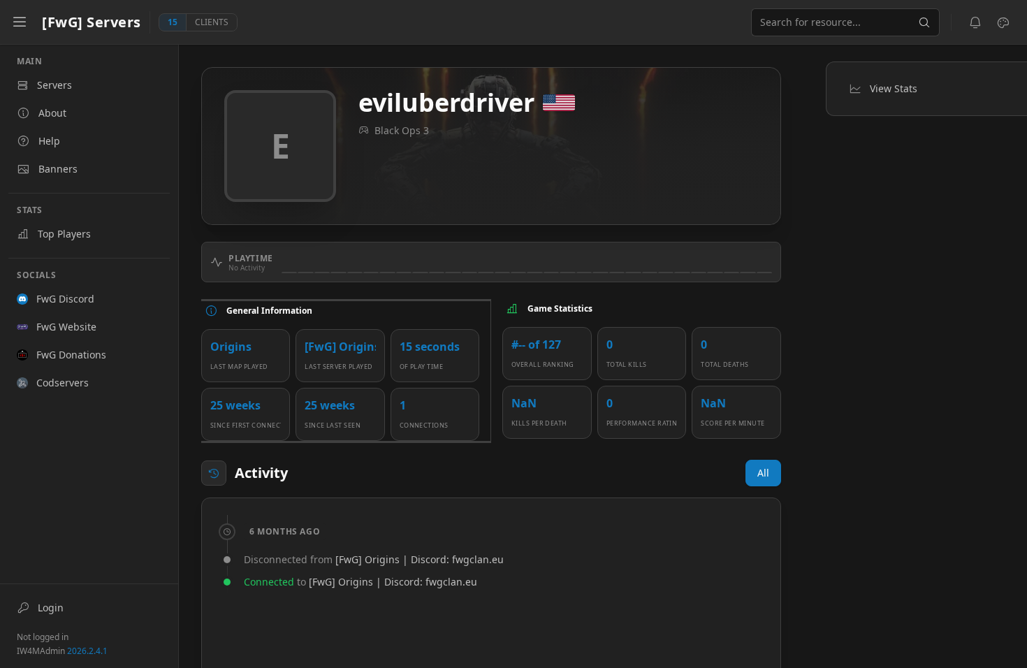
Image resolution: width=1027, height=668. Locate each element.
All (763, 472)
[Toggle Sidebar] (20, 22)
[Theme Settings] (1003, 22)
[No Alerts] (975, 22)
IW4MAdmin (62, 651)
